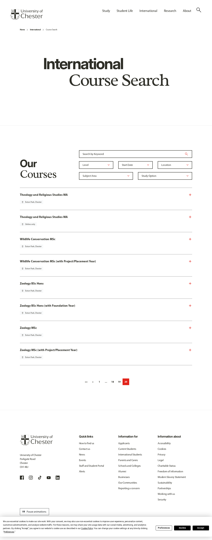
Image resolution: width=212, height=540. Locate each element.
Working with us (166, 493)
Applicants (124, 443)
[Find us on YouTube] (49, 478)
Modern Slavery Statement (172, 477)
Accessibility (164, 443)
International (35, 29)
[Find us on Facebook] (22, 478)
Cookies (162, 448)
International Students (130, 454)
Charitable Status (167, 465)
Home (22, 29)
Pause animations (34, 511)
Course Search (51, 29)
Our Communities (127, 482)
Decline (182, 528)
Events (82, 460)
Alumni (122, 471)
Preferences (164, 528)
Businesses (124, 477)
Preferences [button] (9, 532)
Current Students (127, 448)
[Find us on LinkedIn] (58, 478)
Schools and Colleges (129, 465)
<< (86, 381)
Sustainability (165, 482)
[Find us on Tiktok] (40, 478)
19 (119, 381)
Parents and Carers (128, 460)
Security (162, 499)
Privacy (161, 454)
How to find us (86, 443)
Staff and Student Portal (91, 465)
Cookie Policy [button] (87, 528)
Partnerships (164, 488)
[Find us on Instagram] (31, 478)
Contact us (84, 448)
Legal (160, 460)
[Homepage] (26, 14)
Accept (200, 528)
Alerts (82, 471)
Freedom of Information (170, 471)
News (82, 454)
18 (112, 381)
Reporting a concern (129, 488)
